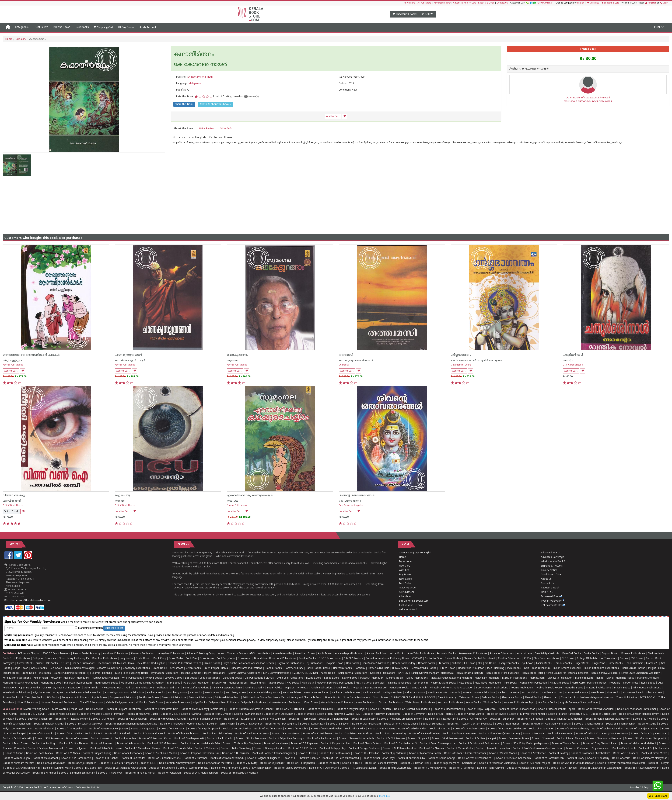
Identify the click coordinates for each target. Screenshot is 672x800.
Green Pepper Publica (216, 668)
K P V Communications (276, 673)
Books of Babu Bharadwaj (236, 748)
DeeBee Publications (84, 663)
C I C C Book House (573, 365)
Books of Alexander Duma (514, 738)
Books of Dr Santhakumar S (400, 743)
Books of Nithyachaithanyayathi (167, 719)
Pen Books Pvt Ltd (376, 687)
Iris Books (45, 673)
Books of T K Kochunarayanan (641, 768)
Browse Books (61, 27)
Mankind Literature (648, 678)
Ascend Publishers (377, 653)
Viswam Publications (391, 702)
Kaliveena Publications (383, 673)
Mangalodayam (584, 678)
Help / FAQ (547, 592)
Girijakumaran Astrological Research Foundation (92, 668)
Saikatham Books (415, 692)
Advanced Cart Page (552, 557)
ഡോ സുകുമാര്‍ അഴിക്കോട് (356, 360)
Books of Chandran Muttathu (215, 763)
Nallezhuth (308, 682)
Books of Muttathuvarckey (390, 733)
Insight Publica (656, 668)
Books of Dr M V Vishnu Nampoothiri (646, 738)
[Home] (8, 27)
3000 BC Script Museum (56, 653)
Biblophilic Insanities (44, 658)
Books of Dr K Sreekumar (278, 714)
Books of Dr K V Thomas (73, 743)
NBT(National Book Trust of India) (408, 682)
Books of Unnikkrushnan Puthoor (354, 733)
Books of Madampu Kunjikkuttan (507, 728)
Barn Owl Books (571, 653)
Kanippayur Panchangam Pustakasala (432, 673)
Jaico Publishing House (135, 673)
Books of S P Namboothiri (76, 758)
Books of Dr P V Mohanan (251, 738)
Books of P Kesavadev (560, 733)
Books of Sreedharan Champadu (497, 763)
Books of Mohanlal (533, 733)
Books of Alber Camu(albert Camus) (499, 733)
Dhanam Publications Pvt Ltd (184, 663)
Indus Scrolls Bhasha (633, 668)
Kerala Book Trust (532, 673)
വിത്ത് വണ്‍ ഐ (14, 495)
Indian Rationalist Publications (601, 668)
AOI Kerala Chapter (29, 653)
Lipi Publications (254, 678)
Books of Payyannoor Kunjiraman (108, 728)
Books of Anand (14, 753)
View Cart (404, 565)
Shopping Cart (611, 3)
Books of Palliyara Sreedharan (123, 709)
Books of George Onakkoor (364, 748)
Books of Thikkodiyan (110, 772)
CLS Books (568, 658)
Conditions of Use (551, 574)
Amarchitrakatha (282, 653)
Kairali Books (328, 673)
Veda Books (156, 702)
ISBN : (352, 76)
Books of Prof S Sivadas (217, 714)
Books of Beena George (441, 758)
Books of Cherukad (543, 738)
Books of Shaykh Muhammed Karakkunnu (621, 763)
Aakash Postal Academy (87, 653)
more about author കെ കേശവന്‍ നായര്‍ (588, 101)
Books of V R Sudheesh (272, 719)
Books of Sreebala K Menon (161, 753)
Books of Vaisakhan (169, 772)
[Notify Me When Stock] (23, 511)
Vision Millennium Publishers (337, 702)
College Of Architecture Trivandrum (597, 658)
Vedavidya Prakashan (178, 702)
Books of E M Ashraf (44, 772)
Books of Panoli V (354, 728)
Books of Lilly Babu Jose (88, 768)
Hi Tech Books (447, 668)
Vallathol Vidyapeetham (119, 702)
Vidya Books (200, 702)
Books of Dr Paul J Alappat (480, 738)
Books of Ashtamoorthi (130, 743)
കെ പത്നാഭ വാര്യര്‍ (350, 500)
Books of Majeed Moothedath (356, 738)
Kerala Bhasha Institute (470, 673)
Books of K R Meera (644, 719)
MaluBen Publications (514, 678)
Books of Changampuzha (588, 723)
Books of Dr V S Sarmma (391, 738)
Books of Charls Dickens (367, 743)
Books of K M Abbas (68, 753)
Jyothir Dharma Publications (244, 673)
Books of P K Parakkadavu (424, 733)
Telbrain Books (490, 697)
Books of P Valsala (89, 714)
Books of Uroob (305, 714)
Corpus (624, 658)
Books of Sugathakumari (51, 763)
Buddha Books (307, 658)
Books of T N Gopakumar (71, 728)
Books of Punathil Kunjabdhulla (412, 709)
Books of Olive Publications (184, 733)
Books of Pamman (113, 714)
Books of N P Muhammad (162, 743)
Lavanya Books (173, 678)
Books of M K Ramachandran (399, 748)
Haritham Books (342, 668)
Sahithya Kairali (371, 692)
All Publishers (424, 3)
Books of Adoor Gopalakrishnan (649, 733)
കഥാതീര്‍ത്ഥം (193, 54)
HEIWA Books (400, 668)
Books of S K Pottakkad (290, 709)
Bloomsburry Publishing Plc (74, 658)
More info (384, 795)
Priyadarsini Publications (16, 692)
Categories (21, 27)
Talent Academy (447, 697)
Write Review (206, 128)
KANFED (403, 673)
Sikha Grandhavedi (633, 692)
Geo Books (56, 668)
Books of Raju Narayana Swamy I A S (338, 714)
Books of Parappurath (143, 728)
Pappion (290, 687)
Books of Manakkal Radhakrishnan (526, 768)
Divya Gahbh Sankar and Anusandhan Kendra (248, 663)
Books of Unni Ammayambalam (177, 763)
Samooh (455, 692)
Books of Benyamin (414, 714)
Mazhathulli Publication (196, 682)
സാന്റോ (568, 360)
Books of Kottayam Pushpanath (381, 714)
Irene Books (29, 673)
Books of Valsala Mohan (503, 753)
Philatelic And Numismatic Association (451, 687)
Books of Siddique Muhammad (45, 748)
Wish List (594, 3)
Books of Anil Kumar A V (473, 719)
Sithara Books (11, 697)
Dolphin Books (334, 663)
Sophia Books (99, 697)
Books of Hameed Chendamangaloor (273, 753)
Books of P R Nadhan (106, 758)
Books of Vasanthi (101, 738)
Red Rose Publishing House (264, 692)
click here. (301, 640)
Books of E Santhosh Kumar (155, 738)
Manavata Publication (559, 678)
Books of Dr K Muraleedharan (201, 772)
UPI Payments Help (552, 605)
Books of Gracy (575, 758)
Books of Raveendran (250, 723)
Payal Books (343, 687)
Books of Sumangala (432, 723)
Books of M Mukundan (320, 709)
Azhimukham (524, 653)
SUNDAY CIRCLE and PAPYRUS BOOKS (413, 697)
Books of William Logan (16, 758)
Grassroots (176, 668)
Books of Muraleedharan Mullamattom (607, 719)
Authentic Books (446, 653)
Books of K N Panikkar (366, 753)
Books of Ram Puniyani (490, 768)
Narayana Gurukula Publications (335, 682)
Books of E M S (93, 733)
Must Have (77, 709)
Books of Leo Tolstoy (440, 714)
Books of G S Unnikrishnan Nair (22, 768)
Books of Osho (94, 709)
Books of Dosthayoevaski (189, 738)
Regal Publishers (292, 692)
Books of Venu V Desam (566, 743)
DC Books (344, 365)
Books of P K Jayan (658, 763)
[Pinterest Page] (28, 558)
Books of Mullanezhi (206, 748)
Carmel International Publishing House (388, 658)
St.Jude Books (333, 697)
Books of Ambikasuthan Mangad (239, 772)
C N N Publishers (353, 658)
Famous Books (563, 663)
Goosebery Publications (136, 668)
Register (651, 3)
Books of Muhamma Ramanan (604, 738)
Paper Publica (274, 687)
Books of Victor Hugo (43, 743)
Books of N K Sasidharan (317, 733)
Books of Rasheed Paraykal (381, 763)
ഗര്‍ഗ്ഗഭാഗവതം (461, 355)
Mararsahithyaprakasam (78, 682)
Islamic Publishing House (106, 673)
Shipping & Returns (552, 565)
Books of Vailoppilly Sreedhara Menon (400, 719)
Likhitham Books (232, 678)
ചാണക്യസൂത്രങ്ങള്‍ (128, 355)
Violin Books (311, 702)
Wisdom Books (492, 702)
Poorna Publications (13, 365)
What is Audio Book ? (553, 561)
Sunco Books (380, 697)
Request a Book (486, 3)
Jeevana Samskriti (191, 673)
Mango (600, 678)
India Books (514, 668)
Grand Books (160, 668)
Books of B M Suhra (296, 728)
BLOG (660, 27)
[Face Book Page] (8, 558)
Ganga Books (20, 668)
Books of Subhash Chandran (205, 719)
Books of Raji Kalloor (272, 763)
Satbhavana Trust (552, 692)
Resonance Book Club (316, 692)
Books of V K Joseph (624, 748)
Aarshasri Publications (115, 653)
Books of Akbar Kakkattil (62, 714)
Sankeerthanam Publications (479, 692)
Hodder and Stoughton (471, 668)
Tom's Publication (626, 697)
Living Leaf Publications (289, 678)
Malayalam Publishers (487, 678)
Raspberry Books (177, 692)
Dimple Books (212, 663)
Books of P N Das (439, 728)
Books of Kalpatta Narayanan (650, 758)
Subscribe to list (114, 628)
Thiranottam (551, 697)
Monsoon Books (238, 682)
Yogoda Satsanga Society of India (579, 702)
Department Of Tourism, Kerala (116, 663)
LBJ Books (191, 678)
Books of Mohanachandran (607, 728)
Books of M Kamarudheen (549, 758)
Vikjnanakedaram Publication (285, 702)
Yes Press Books (547, 702)
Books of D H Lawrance (236, 753)
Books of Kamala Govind (286, 733)
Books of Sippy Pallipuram (481, 709)
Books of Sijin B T (352, 763)
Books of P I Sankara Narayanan (117, 763)
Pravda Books (622, 687)
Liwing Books (313, 678)
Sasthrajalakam (530, 692)
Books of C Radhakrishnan (448, 709)
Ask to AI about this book (215, 104)
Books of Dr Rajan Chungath (642, 728)
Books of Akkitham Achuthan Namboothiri (546, 723)
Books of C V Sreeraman (323, 768)
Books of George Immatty (193, 768)
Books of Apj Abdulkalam (366, 723)
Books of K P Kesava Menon (71, 719)
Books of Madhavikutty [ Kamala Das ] (203, 709)
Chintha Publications (509, 658)
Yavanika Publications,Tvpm (519, 702)
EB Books (443, 663)
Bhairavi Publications (633, 653)
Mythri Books (276, 682)
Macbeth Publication (371, 678)
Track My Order (407, 587)
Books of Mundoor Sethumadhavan (573, 763)
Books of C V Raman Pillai (414, 763)
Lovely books (349, 678)
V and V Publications (91, 702)
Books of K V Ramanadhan (256, 768)
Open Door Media (29, 687)
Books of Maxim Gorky (460, 748)
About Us (546, 579)
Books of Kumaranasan (247, 714)
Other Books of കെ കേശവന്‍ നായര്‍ (588, 97)
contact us (187, 640)
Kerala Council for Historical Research (567, 673)
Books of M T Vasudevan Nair (161, 709)
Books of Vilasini (44, 728)
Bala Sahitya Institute (547, 653)
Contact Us (502, 3)
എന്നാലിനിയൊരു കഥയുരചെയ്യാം (250, 495)
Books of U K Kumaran (172, 728)
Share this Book (184, 104)
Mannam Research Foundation (20, 682)
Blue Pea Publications (104, 658)
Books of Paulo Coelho (220, 738)
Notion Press (630, 682)
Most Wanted (60, 709)
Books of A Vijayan (77, 738)
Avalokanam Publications (472, 653)
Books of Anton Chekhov (237, 728)
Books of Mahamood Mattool (638, 743)
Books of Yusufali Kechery (217, 733)
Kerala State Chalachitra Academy (640, 673)
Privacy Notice (549, 570)
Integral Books (11, 673)
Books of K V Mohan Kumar (469, 728)
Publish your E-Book (410, 605)
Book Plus (191, 658)
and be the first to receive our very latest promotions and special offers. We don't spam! (83, 622)
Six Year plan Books (33, 697)
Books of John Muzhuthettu (395, 768)
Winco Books (473, 702)
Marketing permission (90, 628)
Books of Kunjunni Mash (57, 768)
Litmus (270, 678)
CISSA (527, 658)
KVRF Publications (132, 678)
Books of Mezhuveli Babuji (142, 714)
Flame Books (615, 663)
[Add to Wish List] (344, 116)
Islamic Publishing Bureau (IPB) (71, 673)
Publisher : (194, 76)
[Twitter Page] (18, 558)
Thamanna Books (512, 697)
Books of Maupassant (45, 758)
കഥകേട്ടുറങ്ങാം (237, 355)
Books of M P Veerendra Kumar (527, 714)
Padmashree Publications (139, 687)
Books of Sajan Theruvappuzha (438, 743)
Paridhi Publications (322, 687)
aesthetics (264, 653)
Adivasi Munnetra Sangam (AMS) (236, 653)
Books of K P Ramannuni (49, 738)
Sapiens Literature (508, 692)
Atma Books (397, 653)
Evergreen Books (509, 663)
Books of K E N (147, 763)
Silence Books (654, 692)
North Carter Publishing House (589, 682)
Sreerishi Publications (174, 697)
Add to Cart (333, 116)
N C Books (293, 682)
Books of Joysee (496, 714)
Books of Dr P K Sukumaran (240, 719)
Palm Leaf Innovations (196, 687)
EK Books (469, 663)
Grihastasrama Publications (246, 668)
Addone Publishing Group (201, 653)
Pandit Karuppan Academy (227, 687)
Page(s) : (182, 89)
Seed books (597, 692)
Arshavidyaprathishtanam (349, 653)
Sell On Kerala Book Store (414, 600)
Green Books (193, 668)
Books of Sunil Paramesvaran (252, 733)
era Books (490, 663)
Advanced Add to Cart (464, 3)
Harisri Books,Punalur (318, 668)
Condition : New (348, 89)
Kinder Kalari (41, 678)
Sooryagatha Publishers (75, 697)
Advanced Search (442, 3)
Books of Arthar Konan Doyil (378, 758)
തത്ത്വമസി (346, 355)
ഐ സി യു (122, 495)
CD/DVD (417, 658)
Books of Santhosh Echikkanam (77, 772)
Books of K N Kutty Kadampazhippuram (526, 743)
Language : (188, 83)
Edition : (346, 83)
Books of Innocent (328, 763)
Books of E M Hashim (41, 733)
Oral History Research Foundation (62, 687)
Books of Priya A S (418, 738)
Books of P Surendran (501, 719)
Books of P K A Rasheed (563, 768)
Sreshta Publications (200, 697)
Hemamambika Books (423, 668)
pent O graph (419, 687)
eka (480, 663)
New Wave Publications (488, 682)
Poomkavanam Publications (492, 687)
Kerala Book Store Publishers (503, 673)
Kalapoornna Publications (352, 673)
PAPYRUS (302, 687)
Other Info (226, 128)
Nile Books (510, 682)
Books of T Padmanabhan (620, 723)
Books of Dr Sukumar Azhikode (85, 723)
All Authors (409, 3)
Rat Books (196, 692)
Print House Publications (647, 687)
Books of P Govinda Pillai (177, 748)
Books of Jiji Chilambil (394, 753)
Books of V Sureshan (195, 758)
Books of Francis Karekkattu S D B (568, 714)
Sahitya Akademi (392, 692)
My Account (149, 27)
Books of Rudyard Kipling (97, 753)
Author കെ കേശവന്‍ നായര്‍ (529, 69)
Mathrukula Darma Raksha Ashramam (142, 682)
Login (665, 3)
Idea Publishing (495, 668)
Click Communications (546, 658)
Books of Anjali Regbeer (82, 763)
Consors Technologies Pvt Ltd (82, 787)
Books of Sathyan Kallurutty (573, 728)
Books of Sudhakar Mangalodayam (639, 714)
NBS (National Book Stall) (370, 682)
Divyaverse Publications (290, 663)
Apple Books (325, 653)
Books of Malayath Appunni (204, 728)
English (580, 3)
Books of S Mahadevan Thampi (142, 748)
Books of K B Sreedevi (530, 719)
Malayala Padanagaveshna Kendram (451, 678)
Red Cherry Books (236, 692)
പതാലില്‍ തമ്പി (12, 500)
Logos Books (331, 678)
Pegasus (357, 687)
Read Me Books (214, 692)
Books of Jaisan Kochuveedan (493, 748)
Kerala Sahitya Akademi (604, 673)
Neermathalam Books (443, 682)
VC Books (141, 702)
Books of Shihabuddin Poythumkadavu (182, 723)
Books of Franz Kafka (69, 733)
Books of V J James (77, 748)
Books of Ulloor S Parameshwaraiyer (465, 753)
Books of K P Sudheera (162, 768)
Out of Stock (11, 511)
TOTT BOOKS (648, 697)
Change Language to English (415, 552)
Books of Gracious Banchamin (513, 758)
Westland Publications (451, 702)
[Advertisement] (336, 202)
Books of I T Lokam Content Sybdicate (469, 723)
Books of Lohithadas (133, 758)
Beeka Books (591, 653)
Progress (58, 692)
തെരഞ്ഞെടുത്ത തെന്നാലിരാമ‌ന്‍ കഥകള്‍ (31, 355)
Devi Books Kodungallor (351, 505)
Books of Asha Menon (541, 728)
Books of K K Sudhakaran (131, 719)
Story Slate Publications (356, 697)
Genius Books (39, 668)
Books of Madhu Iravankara (290, 768)
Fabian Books (544, 663)
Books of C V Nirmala (431, 748)
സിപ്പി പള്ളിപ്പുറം (12, 360)
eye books (527, 663)
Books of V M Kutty (246, 763)
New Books (82, 27)
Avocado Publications (502, 653)
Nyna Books (648, 682)
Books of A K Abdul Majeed (534, 763)
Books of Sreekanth (102, 743)
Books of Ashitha (191, 714)
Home (8, 39)
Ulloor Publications (27, 702)
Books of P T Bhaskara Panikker (301, 758)
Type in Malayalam (551, 600)
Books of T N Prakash (118, 733)
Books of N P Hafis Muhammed (340, 758)
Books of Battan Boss (603, 714)
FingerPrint (598, 663)
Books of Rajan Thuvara (570, 738)
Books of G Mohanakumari (447, 738)
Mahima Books (395, 678)
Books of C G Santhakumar (334, 753)
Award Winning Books (36, 709)
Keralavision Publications (17, 678)
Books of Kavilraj (558, 753)
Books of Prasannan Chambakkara (590, 753)
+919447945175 (545, 3)
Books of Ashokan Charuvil (48, 723)
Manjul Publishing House (620, 678)
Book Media (176, 658)
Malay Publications (417, 678)
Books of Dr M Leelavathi (17, 738)
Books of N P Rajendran (301, 763)
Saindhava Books (437, 692)
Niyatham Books (559, 682)
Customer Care (531, 3)
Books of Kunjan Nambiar (335, 743)
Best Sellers (41, 27)
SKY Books (53, 697)
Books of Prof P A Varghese (281, 723)
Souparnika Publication (123, 697)
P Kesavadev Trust (112, 687)
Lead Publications (210, 678)
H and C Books (273, 668)
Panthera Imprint (254, 687)
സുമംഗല (232, 360)
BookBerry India (225, 658)
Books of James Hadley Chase (401, 723)
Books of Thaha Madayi (39, 753)
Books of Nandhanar (276, 743)
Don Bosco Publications (375, 663)
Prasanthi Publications (598, 687)
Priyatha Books (41, 692)
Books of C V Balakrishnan (333, 719)
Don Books (352, 663)
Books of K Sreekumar (532, 753)
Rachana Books (156, 692)
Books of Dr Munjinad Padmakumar (479, 743)
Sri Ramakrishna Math (227, 697)
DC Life (65, 663)
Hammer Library (294, 668)
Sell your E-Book (408, 609)
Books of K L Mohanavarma (430, 768)
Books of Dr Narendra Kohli (149, 733)
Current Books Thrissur (30, 663)
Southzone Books (149, 697)
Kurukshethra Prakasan (105, 678)
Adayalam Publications (171, 653)
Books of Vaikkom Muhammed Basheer (250, 709)
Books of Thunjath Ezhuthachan (564, 719)
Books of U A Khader (103, 719)
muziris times (258, 682)
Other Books (91, 687)
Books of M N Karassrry (381, 728)
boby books (126, 658)
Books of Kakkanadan (312, 723)
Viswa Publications (366, 702)
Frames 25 (652, 663)
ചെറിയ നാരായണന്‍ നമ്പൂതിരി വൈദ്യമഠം (476, 360)
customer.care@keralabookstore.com (29, 600)
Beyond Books (610, 653)
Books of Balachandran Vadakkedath (600, 768)
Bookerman (244, 658)
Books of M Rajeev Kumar (140, 772)
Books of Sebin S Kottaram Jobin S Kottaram (602, 733)
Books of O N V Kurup (32, 714)
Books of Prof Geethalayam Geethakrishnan (538, 748)
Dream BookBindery (403, 663)
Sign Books (613, 692)
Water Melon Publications (420, 702)
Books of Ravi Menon (507, 723)
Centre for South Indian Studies (443, 658)
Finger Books (582, 663)
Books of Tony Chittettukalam (600, 743)
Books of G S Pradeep (626, 753)
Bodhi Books (143, 658)
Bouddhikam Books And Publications (275, 658)
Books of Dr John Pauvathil (653, 748)
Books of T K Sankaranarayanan (358, 768)
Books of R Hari (307, 753)
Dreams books (426, 663)
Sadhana (337, 692)
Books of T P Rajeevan (304, 743)
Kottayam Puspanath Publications (70, 678)
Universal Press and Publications (59, 702)
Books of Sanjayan (338, 723)
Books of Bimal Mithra (654, 753)
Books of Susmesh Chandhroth (34, 719)
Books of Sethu (647, 723)
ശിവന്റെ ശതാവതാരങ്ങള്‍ (356, 495)
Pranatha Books (574, 687)
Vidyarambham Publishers (224, 702)
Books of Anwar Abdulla (411, 758)
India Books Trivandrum (537, 668)
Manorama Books (51, 682)
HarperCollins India (378, 668)
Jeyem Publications (215, 673)
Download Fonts (550, 596)
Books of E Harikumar (461, 768)
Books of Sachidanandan (412, 728)
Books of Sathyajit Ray (332, 748)
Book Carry (159, 658)
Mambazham (537, 678)
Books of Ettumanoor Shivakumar (636, 709)
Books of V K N (169, 714)
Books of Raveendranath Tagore (556, 709)
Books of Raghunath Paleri (326, 728)
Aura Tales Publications (420, 653)
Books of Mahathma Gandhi (425, 753)
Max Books (173, 682)
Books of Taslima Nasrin (221, 723)
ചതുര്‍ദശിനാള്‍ (573, 355)
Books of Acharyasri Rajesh (351, 709)
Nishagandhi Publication (533, 682)
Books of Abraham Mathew (18, 763)
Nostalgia (614, 682)
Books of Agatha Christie (470, 714)
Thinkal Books (533, 697)
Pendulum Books (399, 687)
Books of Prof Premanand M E (475, 758)
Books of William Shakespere (459, 733)
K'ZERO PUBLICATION (305, 673)
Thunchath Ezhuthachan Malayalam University (587, 697)
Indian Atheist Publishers (567, 668)
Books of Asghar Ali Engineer (263, 758)
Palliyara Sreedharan (168, 687)
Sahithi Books (352, 692)
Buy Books (127, 27)
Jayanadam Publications (164, 673)
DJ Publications (315, 663)
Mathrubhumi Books (461, 365)
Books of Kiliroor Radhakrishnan (516, 709)
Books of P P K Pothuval (302, 748)
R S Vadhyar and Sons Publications (124, 692)
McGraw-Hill (219, 682)
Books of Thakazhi (380, 709)
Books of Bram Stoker (16, 743)
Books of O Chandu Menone (164, 758)
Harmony (360, 668)
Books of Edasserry (598, 758)
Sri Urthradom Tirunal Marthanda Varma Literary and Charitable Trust (282, 697)
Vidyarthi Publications (253, 702)
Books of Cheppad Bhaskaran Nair (199, 753)
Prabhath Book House (549, 687)
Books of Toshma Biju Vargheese (242, 743)
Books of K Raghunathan (321, 738)
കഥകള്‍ (21, 39)
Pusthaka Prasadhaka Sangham (84, 692)
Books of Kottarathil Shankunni (596, 709)
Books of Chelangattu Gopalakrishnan (587, 748)
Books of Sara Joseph (363, 719)
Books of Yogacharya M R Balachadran (454, 763)
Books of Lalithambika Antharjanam (125, 768)
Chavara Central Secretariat (479, 658)
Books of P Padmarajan (302, 719)
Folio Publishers (634, 663)
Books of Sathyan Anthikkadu (227, 758)
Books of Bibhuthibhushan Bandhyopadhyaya (131, 723)
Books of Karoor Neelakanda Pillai (200, 743)
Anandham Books (305, 653)
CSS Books (637, 658)
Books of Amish (621, 758)
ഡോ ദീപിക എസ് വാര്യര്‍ (130, 360)
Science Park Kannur (576, 692)
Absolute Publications (143, 653)
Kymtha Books (153, 678)
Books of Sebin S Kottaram (106, 748)
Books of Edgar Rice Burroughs (286, 738)
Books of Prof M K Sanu (268, 728)
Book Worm (207, 658)
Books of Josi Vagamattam (440, 719)
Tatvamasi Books (469, 697)
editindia (456, 663)
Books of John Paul (125, 738)
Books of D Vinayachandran (269, 748)
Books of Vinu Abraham (224, 768)
